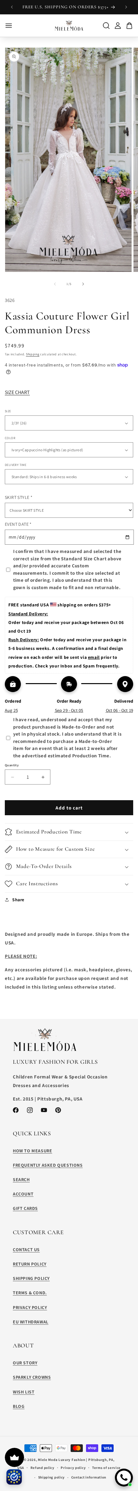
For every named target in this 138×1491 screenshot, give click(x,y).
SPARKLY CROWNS (32, 1377)
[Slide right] (83, 284)
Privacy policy (73, 1467)
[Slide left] (55, 284)
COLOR (10, 438)
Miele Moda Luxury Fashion (61, 1459)
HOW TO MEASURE (32, 1151)
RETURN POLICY (30, 1264)
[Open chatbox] (124, 1478)
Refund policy (42, 1467)
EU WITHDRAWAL (30, 1322)
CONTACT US (26, 1249)
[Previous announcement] (12, 7)
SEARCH (21, 1179)
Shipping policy (51, 1477)
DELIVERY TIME (15, 465)
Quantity (12, 765)
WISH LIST (23, 1392)
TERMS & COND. (30, 1293)
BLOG (18, 1406)
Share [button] (18, 900)
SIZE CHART (17, 392)
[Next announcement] (126, 7)
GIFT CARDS (25, 1208)
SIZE (8, 411)
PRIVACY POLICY (30, 1307)
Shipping (32, 354)
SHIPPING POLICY (31, 1278)
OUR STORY (25, 1363)
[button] (69, 832)
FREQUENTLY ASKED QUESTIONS (48, 1165)
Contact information (88, 1477)
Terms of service (106, 1467)
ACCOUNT (23, 1194)
